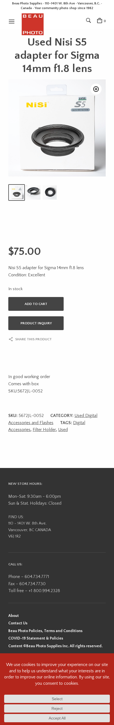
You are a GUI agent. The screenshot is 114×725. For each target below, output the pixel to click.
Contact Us (17, 623)
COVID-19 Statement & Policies (35, 638)
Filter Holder (44, 429)
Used (63, 429)
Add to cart (36, 304)
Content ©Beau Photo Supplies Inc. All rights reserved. (55, 646)
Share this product (33, 339)
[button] (96, 89)
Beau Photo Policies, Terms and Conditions (45, 631)
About (13, 616)
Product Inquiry (36, 323)
